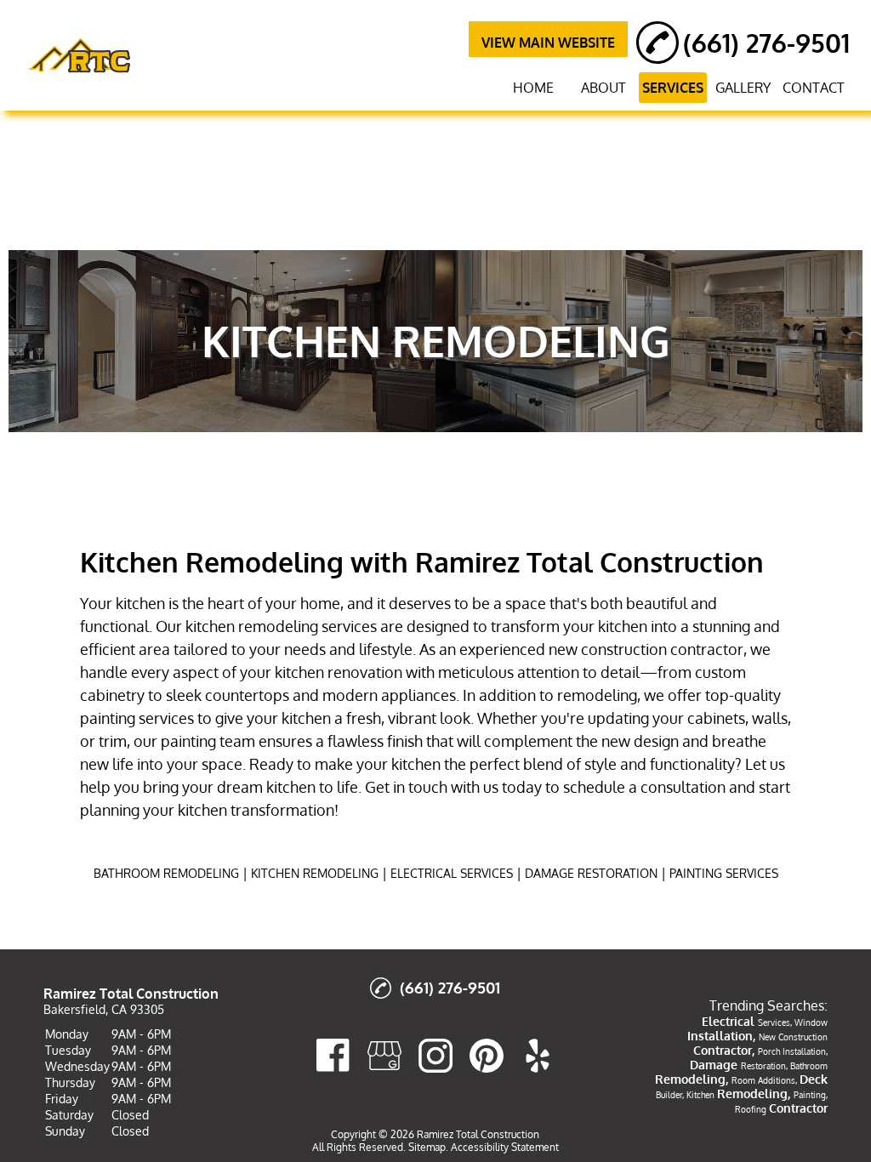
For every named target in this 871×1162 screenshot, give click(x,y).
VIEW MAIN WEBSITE (548, 42)
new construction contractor (646, 649)
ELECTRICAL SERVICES (451, 873)
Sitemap (427, 1147)
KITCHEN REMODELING (315, 873)
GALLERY (743, 87)
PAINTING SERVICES (723, 873)
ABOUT (603, 87)
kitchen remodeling (251, 626)
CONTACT (814, 87)
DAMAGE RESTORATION (591, 873)
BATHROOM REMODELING (166, 873)
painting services (137, 718)
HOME (533, 87)
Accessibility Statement (505, 1147)
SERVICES (672, 87)
